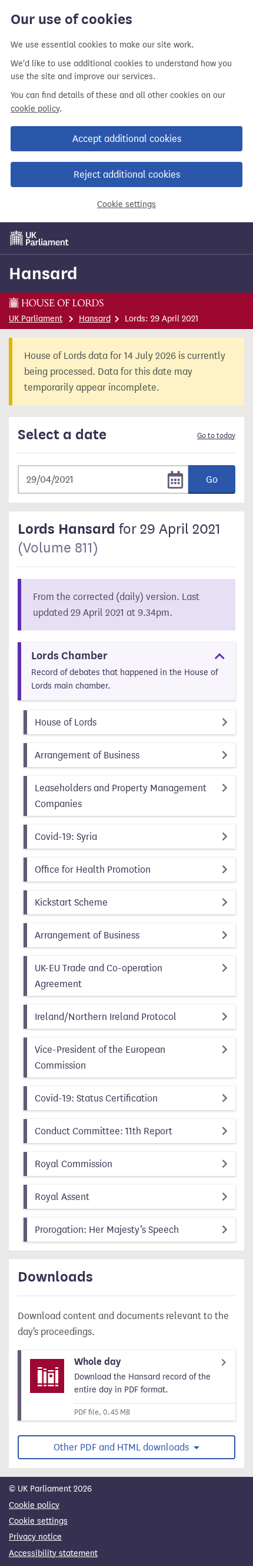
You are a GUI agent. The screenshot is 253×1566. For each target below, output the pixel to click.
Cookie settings (126, 204)
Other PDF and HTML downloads (122, 1447)
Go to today (216, 436)
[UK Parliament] (39, 238)
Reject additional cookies (127, 174)
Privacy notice (35, 1537)
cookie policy (35, 109)
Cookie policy (34, 1505)
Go (212, 479)
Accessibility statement (53, 1553)
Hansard (43, 273)
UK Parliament (35, 319)
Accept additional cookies (126, 138)
